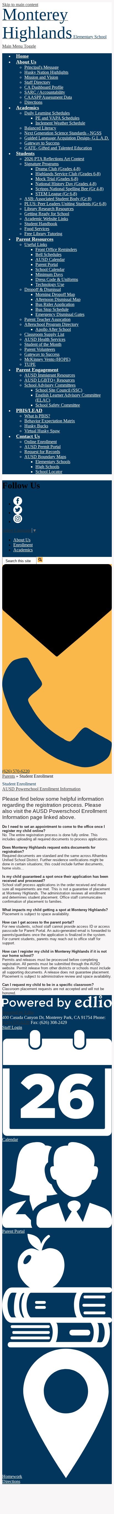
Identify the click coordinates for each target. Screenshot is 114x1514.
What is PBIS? (37, 416)
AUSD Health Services (44, 339)
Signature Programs (41, 163)
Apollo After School (53, 329)
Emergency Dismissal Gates (59, 314)
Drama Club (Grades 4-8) (57, 168)
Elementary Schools (52, 461)
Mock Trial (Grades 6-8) (56, 178)
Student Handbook (40, 223)
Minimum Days (49, 274)
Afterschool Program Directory (51, 324)
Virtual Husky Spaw (42, 430)
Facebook (17, 500)
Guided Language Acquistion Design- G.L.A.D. (66, 138)
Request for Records (42, 451)
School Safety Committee (57, 405)
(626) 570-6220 (16, 1022)
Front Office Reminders (56, 249)
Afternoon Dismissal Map (58, 299)
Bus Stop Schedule (52, 309)
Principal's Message (41, 67)
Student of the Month (42, 344)
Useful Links (35, 244)
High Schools (47, 466)
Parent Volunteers (39, 349)
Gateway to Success (41, 143)
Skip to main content (20, 4)
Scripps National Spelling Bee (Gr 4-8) (69, 188)
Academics (23, 549)
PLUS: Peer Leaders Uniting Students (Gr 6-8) (65, 203)
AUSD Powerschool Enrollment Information (41, 789)
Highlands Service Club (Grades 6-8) (67, 173)
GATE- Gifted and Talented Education (58, 148)
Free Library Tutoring (43, 233)
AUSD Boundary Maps (45, 456)
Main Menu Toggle (19, 46)
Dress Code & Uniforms (56, 279)
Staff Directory (37, 82)
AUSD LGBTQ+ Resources (49, 380)
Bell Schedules (48, 254)
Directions (33, 102)
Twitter (17, 509)
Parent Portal (46, 264)
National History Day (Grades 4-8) (65, 183)
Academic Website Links (46, 218)
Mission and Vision (41, 77)
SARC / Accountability (44, 92)
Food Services (36, 228)
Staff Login (12, 1027)
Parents (8, 776)
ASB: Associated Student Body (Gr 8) (57, 198)
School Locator (48, 471)
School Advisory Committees (50, 385)
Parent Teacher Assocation (47, 319)
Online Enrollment (40, 441)
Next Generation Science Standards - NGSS (63, 133)
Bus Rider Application (54, 304)
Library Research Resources (49, 208)
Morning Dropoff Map (55, 294)
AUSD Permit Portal (42, 446)
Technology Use (49, 284)
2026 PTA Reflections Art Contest (54, 158)
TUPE (30, 364)
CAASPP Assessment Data (48, 97)
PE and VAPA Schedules (57, 118)
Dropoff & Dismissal (42, 289)
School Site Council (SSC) (58, 390)
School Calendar (49, 269)
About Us (21, 539)
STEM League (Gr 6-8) (56, 193)
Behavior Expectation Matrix (49, 421)
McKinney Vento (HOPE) (47, 359)
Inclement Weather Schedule (60, 123)
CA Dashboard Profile (43, 87)
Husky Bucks (36, 425)
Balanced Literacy (40, 128)
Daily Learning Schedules (47, 113)
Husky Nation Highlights (46, 72)
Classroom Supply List (44, 334)
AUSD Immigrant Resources (49, 375)
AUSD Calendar (50, 259)
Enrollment (23, 544)
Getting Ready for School (46, 213)
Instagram (17, 518)
